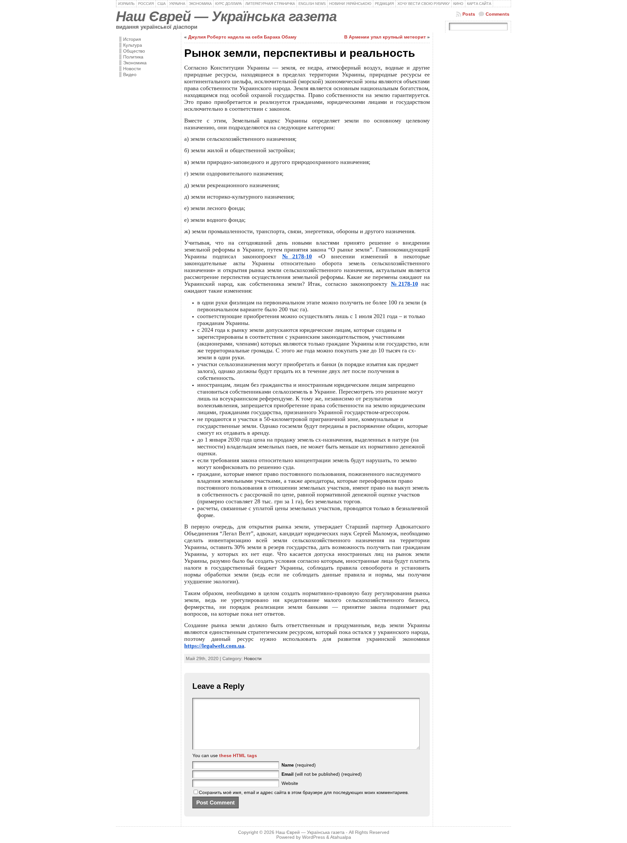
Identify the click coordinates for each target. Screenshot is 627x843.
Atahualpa (340, 837)
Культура (132, 45)
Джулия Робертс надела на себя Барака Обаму (242, 37)
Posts (468, 14)
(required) (298, 765)
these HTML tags (238, 755)
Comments (497, 14)
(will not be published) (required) (321, 774)
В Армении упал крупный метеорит (385, 37)
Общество (134, 51)
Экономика (135, 62)
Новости (132, 68)
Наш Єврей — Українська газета (226, 16)
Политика (133, 56)
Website (289, 783)
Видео (130, 74)
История (132, 39)
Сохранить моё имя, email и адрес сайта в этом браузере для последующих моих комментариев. (304, 792)
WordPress (313, 837)
